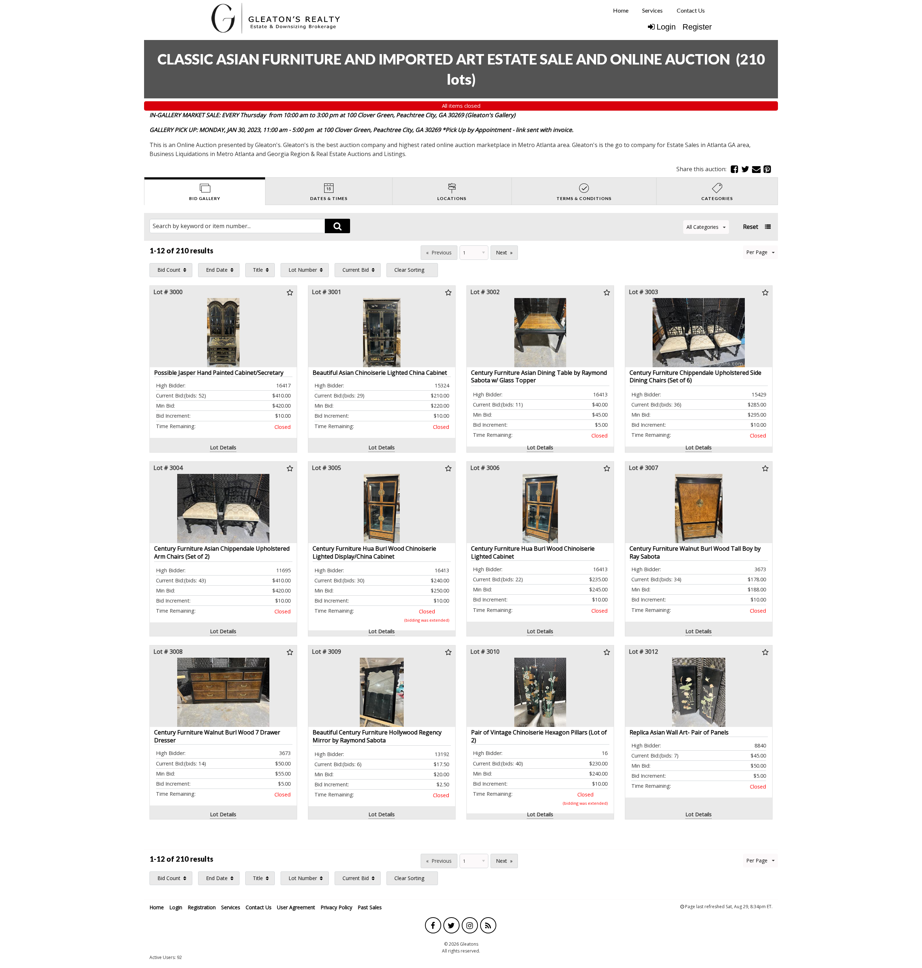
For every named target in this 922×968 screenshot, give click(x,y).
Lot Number (302, 269)
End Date (217, 269)
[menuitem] (620, 10)
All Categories (702, 226)
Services (652, 10)
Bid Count (168, 269)
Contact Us (691, 10)
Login (666, 26)
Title (258, 269)
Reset (750, 227)
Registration (202, 907)
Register (697, 26)
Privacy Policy (336, 907)
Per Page (756, 252)
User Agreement (296, 907)
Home (620, 10)
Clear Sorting (409, 269)
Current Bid (356, 269)
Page (410, 252)
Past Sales (370, 907)
